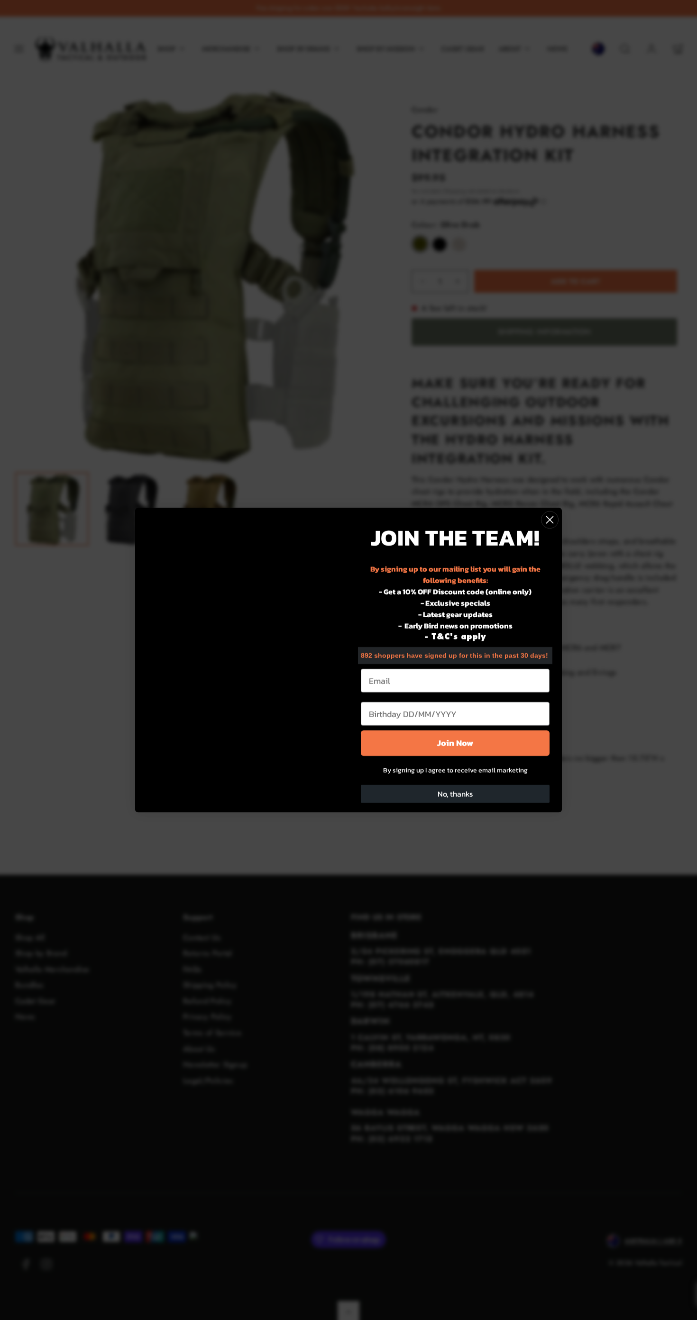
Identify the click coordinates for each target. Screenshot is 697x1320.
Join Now (455, 742)
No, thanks (455, 793)
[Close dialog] (549, 520)
